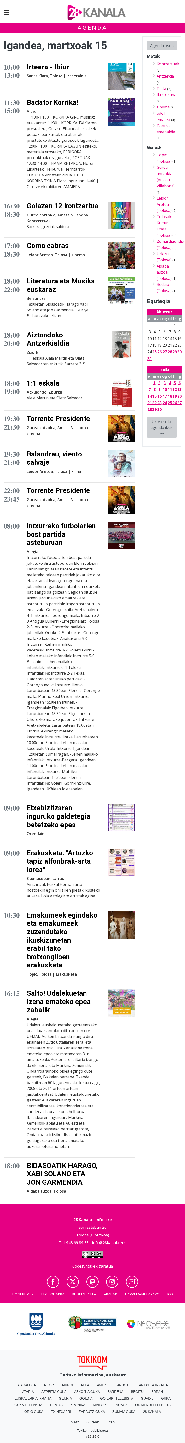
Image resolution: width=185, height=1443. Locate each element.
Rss (170, 1294)
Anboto (124, 1385)
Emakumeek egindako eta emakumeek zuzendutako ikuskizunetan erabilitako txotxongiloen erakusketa (62, 940)
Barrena (115, 1392)
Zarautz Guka (92, 1412)
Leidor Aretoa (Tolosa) (164, 204)
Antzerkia (165, 76)
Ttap (111, 1422)
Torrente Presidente (58, 419)
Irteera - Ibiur (48, 67)
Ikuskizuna (166, 94)
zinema (163, 107)
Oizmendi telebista (153, 1405)
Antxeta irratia (153, 1385)
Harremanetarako (142, 1294)
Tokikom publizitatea (92, 1430)
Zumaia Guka (123, 1412)
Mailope (100, 1405)
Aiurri (67, 1385)
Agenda (92, 27)
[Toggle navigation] (6, 12)
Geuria (65, 1398)
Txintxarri (61, 1412)
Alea (85, 1385)
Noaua (121, 1405)
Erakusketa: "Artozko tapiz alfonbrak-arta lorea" (60, 861)
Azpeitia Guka (53, 1392)
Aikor (49, 1385)
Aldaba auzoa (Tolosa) (164, 272)
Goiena (85, 1398)
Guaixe (147, 1398)
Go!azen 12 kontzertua (63, 206)
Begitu (137, 1392)
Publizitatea (84, 1294)
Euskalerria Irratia (32, 1398)
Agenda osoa (162, 45)
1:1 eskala (43, 383)
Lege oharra (52, 1294)
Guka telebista (28, 1405)
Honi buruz (22, 1294)
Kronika (77, 1405)
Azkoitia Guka (87, 1392)
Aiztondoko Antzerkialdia (48, 339)
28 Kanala (152, 1412)
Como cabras (48, 246)
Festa (161, 88)
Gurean (92, 1422)
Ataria (28, 1392)
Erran (157, 1392)
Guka (166, 1398)
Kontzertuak (168, 64)
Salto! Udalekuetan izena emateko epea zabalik (59, 1001)
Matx (75, 1422)
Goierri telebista (116, 1398)
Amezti (103, 1385)
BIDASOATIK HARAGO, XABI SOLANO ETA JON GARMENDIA (62, 1173)
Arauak (110, 1294)
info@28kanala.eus (109, 1242)
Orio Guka (33, 1412)
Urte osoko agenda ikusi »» (162, 427)
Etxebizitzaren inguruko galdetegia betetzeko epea (58, 816)
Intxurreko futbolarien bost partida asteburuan (61, 534)
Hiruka (56, 1405)
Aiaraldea (26, 1385)
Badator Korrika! (53, 102)
